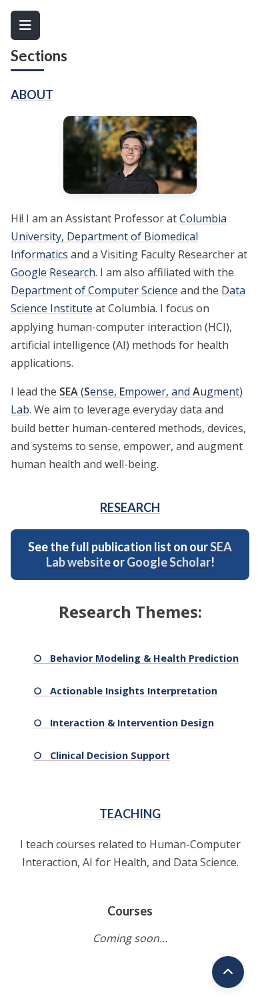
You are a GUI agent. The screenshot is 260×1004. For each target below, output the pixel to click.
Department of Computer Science (94, 290)
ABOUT (32, 94)
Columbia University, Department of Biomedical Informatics (119, 236)
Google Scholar (169, 562)
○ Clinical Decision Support (101, 755)
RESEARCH (130, 507)
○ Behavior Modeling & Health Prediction (136, 658)
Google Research (53, 272)
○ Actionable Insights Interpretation (125, 690)
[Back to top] (228, 972)
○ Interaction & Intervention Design (123, 722)
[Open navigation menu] (25, 25)
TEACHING (130, 813)
